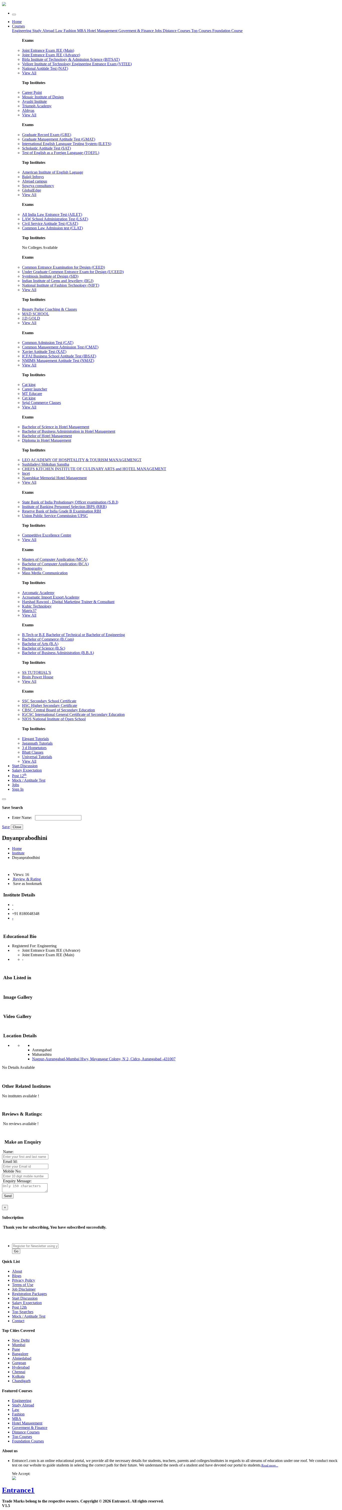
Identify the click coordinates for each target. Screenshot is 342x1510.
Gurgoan (19, 1363)
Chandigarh (21, 1381)
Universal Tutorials (37, 757)
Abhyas (28, 110)
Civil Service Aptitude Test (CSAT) (50, 223)
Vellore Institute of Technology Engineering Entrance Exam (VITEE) (77, 64)
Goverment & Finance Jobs (140, 31)
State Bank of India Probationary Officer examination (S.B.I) (70, 502)
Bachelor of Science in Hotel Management (55, 427)
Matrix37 (29, 611)
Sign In (18, 789)
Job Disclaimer (24, 1289)
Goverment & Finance (29, 1427)
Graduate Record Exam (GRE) (46, 135)
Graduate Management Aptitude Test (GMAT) (58, 139)
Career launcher (34, 389)
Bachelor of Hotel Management (47, 436)
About (17, 1271)
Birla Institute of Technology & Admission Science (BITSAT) (71, 59)
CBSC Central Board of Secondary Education (58, 710)
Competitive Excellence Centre (46, 535)
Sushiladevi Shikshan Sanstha (45, 464)
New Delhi (21, 1340)
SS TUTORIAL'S (36, 672)
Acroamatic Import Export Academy (51, 597)
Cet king (29, 398)
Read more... (269, 1465)
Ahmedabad (21, 1358)
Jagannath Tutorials (37, 743)
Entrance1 (18, 1490)
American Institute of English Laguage (52, 172)
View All (29, 73)
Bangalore (20, 1354)
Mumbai (18, 1345)
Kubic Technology (37, 606)
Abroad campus (34, 181)
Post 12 (19, 776)
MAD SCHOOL (35, 314)
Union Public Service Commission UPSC (55, 516)
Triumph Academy (37, 106)
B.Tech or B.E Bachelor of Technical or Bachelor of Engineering (73, 635)
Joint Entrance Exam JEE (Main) (48, 50)
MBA (82, 31)
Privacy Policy (23, 1280)
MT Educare (32, 393)
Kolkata (18, 1376)
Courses (18, 26)
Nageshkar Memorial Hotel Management (54, 478)
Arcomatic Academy (38, 593)
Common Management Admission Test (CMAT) (60, 347)
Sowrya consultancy (38, 186)
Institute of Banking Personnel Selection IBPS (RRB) (64, 507)
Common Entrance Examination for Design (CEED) (63, 267)
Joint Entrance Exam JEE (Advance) (51, 55)
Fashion (70, 31)
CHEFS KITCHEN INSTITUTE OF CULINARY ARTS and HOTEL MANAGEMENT (94, 469)
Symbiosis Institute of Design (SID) (50, 276)
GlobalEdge (31, 190)
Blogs (16, 1276)
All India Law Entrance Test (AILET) (52, 214)
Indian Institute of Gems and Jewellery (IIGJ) (57, 281)
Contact (18, 1321)
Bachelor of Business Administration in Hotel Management (68, 431)
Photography (32, 568)
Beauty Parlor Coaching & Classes (49, 309)
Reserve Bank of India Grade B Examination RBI (61, 511)
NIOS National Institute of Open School (54, 719)
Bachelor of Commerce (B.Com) (48, 639)
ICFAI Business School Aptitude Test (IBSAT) (59, 356)
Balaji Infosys (33, 177)
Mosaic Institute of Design (43, 97)
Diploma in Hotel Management (46, 440)
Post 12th (19, 1307)
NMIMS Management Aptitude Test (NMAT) (58, 360)
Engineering (22, 31)
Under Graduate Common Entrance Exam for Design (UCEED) (73, 272)
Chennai (18, 1372)
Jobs (15, 785)
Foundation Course (227, 31)
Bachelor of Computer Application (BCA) (55, 564)
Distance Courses (176, 31)
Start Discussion (25, 766)
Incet (26, 473)
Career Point (32, 92)
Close (17, 827)
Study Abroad (43, 31)
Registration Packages (29, 1294)
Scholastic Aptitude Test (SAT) (46, 148)
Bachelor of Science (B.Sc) (43, 648)
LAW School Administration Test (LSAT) (55, 219)
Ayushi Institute (34, 101)
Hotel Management (102, 31)
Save (6, 827)
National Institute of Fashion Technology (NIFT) (60, 285)
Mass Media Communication (45, 573)
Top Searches (22, 1312)
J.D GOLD (31, 318)
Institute (18, 853)
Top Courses (201, 31)
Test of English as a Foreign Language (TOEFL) (60, 153)
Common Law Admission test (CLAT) (52, 228)
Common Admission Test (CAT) (47, 342)
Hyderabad (21, 1367)
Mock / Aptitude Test (28, 780)
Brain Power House (37, 677)
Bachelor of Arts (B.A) (40, 644)
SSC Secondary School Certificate (49, 701)
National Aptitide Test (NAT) (45, 68)
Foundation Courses (28, 1441)
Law (59, 31)
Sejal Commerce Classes (41, 402)
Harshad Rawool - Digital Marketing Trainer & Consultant (68, 602)
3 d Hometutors (34, 748)
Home (17, 22)
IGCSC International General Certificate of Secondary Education (73, 714)
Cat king (29, 384)
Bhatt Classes (32, 752)
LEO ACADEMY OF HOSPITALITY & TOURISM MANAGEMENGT (81, 460)
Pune (16, 1349)
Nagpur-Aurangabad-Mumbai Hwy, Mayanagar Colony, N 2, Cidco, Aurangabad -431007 (104, 1059)
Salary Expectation (27, 770)
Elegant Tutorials (35, 739)
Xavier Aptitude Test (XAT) (44, 351)
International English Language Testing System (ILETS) (66, 144)
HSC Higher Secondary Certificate (49, 705)
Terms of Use (22, 1285)
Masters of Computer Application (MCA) (54, 559)
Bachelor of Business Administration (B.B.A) (58, 653)
